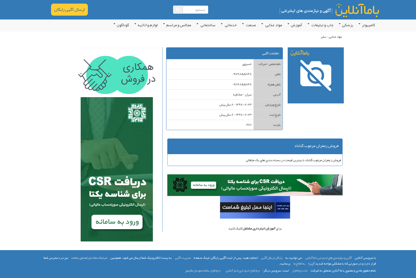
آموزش (296, 25)
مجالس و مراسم (178, 25)
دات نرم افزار (300, 270)
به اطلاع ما (299, 263)
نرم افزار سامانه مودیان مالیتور (202, 270)
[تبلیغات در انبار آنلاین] (255, 208)
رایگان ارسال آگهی (271, 258)
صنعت (250, 25)
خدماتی (230, 25)
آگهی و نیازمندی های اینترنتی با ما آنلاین (328, 258)
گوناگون (123, 25)
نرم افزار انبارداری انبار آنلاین (243, 270)
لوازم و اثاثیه (148, 25)
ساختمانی (207, 25)
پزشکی (347, 25)
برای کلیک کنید (255, 228)
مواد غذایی (273, 25)
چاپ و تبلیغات (322, 25)
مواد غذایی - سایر (331, 37)
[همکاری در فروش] (116, 76)
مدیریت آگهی (183, 258)
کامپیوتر (368, 25)
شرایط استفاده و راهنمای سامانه (89, 258)
